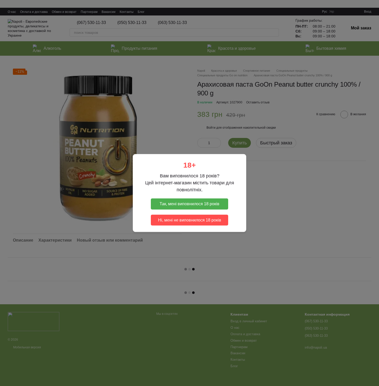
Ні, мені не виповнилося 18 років (189, 220)
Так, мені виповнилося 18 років (189, 204)
